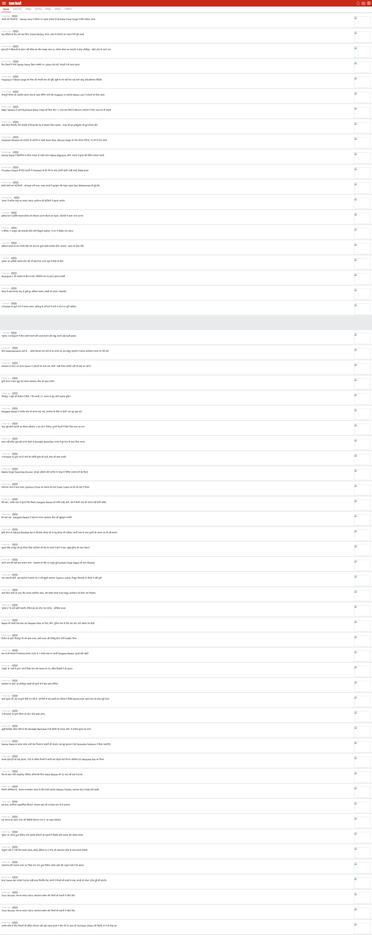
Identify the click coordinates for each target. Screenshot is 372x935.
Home (6, 9)
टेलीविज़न (68, 9)
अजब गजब (17, 9)
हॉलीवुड (58, 9)
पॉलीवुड (28, 9)
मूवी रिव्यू (38, 9)
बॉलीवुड (48, 9)
